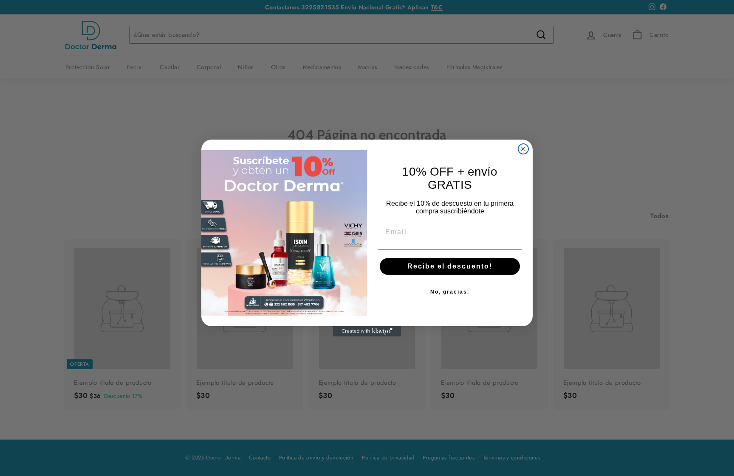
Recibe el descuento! (449, 266)
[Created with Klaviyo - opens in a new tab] (367, 331)
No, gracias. (449, 292)
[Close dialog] (523, 149)
